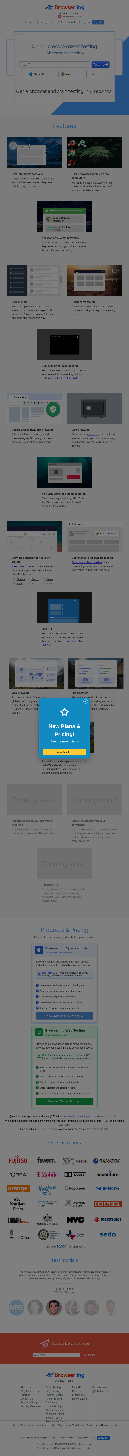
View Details (64, 752)
